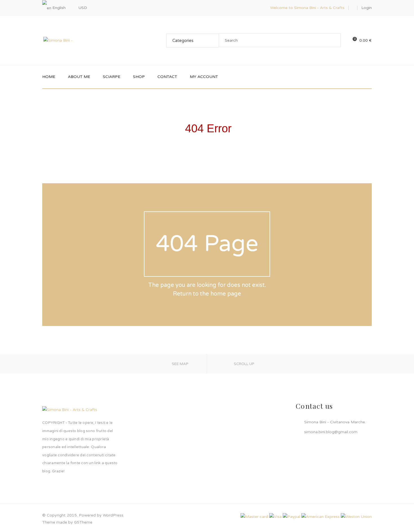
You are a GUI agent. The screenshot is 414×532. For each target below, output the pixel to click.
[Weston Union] (356, 516)
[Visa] (275, 516)
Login (366, 7)
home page (225, 293)
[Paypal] (291, 516)
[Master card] (254, 516)
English (59, 7)
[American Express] (320, 516)
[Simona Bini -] (58, 40)
